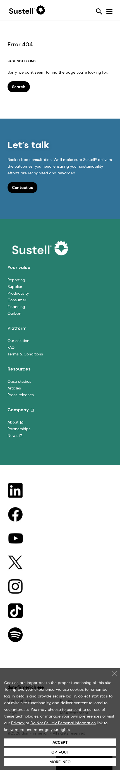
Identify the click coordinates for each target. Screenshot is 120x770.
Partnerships (19, 428)
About (13, 422)
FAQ (11, 347)
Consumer (17, 299)
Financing (16, 306)
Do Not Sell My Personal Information (63, 722)
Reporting (16, 279)
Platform (17, 328)
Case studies (19, 381)
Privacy (18, 722)
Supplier (15, 286)
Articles (14, 388)
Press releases (21, 394)
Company (18, 410)
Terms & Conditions (25, 354)
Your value (19, 267)
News (13, 435)
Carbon (14, 313)
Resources (19, 369)
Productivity (18, 293)
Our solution (18, 340)
